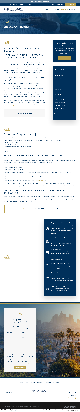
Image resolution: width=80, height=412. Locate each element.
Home (22, 382)
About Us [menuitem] (51, 9)
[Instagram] (75, 398)
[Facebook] (66, 398)
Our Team (33, 382)
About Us (27, 382)
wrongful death (39, 180)
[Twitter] (72, 398)
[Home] (13, 9)
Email (22, 337)
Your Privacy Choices (20, 408)
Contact (58, 382)
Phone (8, 337)
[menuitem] (64, 75)
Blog (53, 382)
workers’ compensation (9, 105)
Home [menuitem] (46, 9)
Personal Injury (40, 382)
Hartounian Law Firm (10, 68)
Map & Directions (8, 395)
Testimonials (48, 382)
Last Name (23, 332)
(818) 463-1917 (58, 4)
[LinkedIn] (69, 398)
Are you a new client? (12, 342)
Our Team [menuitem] (57, 9)
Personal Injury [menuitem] (64, 9)
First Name (9, 332)
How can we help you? (12, 346)
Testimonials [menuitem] (72, 9)
